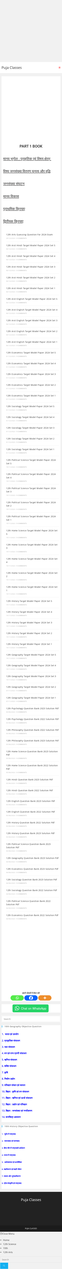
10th (5, 1248)
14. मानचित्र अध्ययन (11, 1117)
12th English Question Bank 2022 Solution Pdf (30, 811)
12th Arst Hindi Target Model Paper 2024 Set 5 (30, 245)
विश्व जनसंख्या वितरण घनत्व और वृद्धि (26, 171)
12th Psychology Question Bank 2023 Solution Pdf (32, 708)
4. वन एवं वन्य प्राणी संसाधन (14, 1053)
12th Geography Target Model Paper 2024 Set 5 (31, 654)
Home (6, 1239)
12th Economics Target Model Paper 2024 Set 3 (31, 374)
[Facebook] (31, 998)
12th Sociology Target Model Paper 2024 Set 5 (30, 406)
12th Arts (8, 1252)
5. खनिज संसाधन (10, 1059)
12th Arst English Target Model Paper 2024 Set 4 (31, 309)
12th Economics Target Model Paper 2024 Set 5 (31, 352)
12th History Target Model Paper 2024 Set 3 (29, 622)
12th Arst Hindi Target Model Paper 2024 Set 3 (30, 266)
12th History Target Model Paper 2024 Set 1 (29, 644)
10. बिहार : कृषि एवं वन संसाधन (16, 1091)
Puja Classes (12, 67)
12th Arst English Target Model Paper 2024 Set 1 (31, 341)
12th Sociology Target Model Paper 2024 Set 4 (30, 417)
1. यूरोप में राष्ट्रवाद (9, 1134)
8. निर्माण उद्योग (8, 1078)
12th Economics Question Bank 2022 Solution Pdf (32, 915)
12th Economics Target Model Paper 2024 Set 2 (31, 384)
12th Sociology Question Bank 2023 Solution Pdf (31, 879)
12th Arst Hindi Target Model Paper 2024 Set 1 (30, 288)
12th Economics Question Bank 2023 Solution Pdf (32, 868)
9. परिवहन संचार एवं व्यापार (14, 1085)
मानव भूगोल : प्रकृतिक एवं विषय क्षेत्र (27, 159)
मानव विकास (11, 196)
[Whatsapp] (17, 998)
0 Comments (22, 238)
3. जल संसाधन (8, 1047)
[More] (44, 998)
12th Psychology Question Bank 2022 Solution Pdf (32, 719)
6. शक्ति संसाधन (9, 1066)
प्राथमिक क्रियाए (14, 209)
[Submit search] (4, 1266)
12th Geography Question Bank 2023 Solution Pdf (32, 858)
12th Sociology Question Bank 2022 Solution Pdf (31, 890)
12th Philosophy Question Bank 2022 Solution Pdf (32, 729)
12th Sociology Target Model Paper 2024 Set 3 (30, 427)
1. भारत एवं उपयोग (10, 1034)
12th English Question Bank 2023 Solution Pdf (30, 801)
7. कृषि (5, 1072)
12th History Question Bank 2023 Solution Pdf (30, 833)
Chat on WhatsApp (33, 1008)
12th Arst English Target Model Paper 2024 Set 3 (31, 320)
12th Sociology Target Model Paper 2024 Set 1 (30, 449)
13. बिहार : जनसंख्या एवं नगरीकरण (17, 1110)
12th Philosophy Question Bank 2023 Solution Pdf (32, 740)
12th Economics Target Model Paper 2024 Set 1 (31, 395)
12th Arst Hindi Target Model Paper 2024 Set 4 (30, 256)
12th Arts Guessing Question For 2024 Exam (29, 234)
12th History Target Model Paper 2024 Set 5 (29, 601)
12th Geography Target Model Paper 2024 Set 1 (31, 697)
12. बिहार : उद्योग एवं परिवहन (15, 1104)
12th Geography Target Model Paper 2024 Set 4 (31, 665)
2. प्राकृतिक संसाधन (11, 1040)
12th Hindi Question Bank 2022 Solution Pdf (29, 790)
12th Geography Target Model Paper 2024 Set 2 (31, 686)
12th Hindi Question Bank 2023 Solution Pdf (29, 779)
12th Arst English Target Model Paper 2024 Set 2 (31, 331)
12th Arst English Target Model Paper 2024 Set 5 (31, 298)
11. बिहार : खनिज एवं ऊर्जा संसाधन (17, 1098)
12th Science (9, 1244)
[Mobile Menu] (59, 67)
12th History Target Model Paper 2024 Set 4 (29, 611)
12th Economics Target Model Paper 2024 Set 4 (31, 363)
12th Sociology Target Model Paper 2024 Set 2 (30, 438)
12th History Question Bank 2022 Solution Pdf (30, 822)
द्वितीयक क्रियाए (13, 221)
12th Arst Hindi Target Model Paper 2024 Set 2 (30, 277)
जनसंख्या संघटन (14, 184)
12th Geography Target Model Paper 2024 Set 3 (31, 676)
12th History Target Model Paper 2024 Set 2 (29, 633)
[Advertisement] (31, 31)
